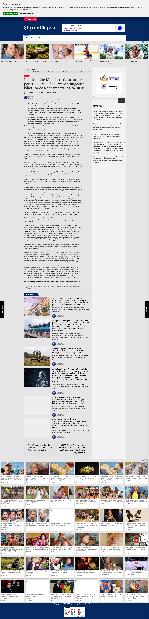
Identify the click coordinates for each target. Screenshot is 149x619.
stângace (29, 288)
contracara (40, 286)
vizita (33, 288)
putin (79, 286)
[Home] (26, 38)
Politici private (53, 38)
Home (33, 38)
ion (55, 286)
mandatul (66, 286)
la (60, 286)
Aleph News (63, 283)
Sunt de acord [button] (7, 13)
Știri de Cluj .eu (39, 27)
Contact (42, 38)
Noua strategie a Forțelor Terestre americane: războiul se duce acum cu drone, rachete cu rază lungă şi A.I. (67, 350)
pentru (75, 286)
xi (35, 288)
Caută (95, 97)
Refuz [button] (15, 13)
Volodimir (77, 181)
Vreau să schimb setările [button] (26, 13)
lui (62, 286)
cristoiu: (46, 286)
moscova (71, 286)
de (48, 286)
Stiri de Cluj (31, 96)
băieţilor (35, 286)
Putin (59, 166)
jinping (58, 286)
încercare (52, 286)
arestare (30, 286)
